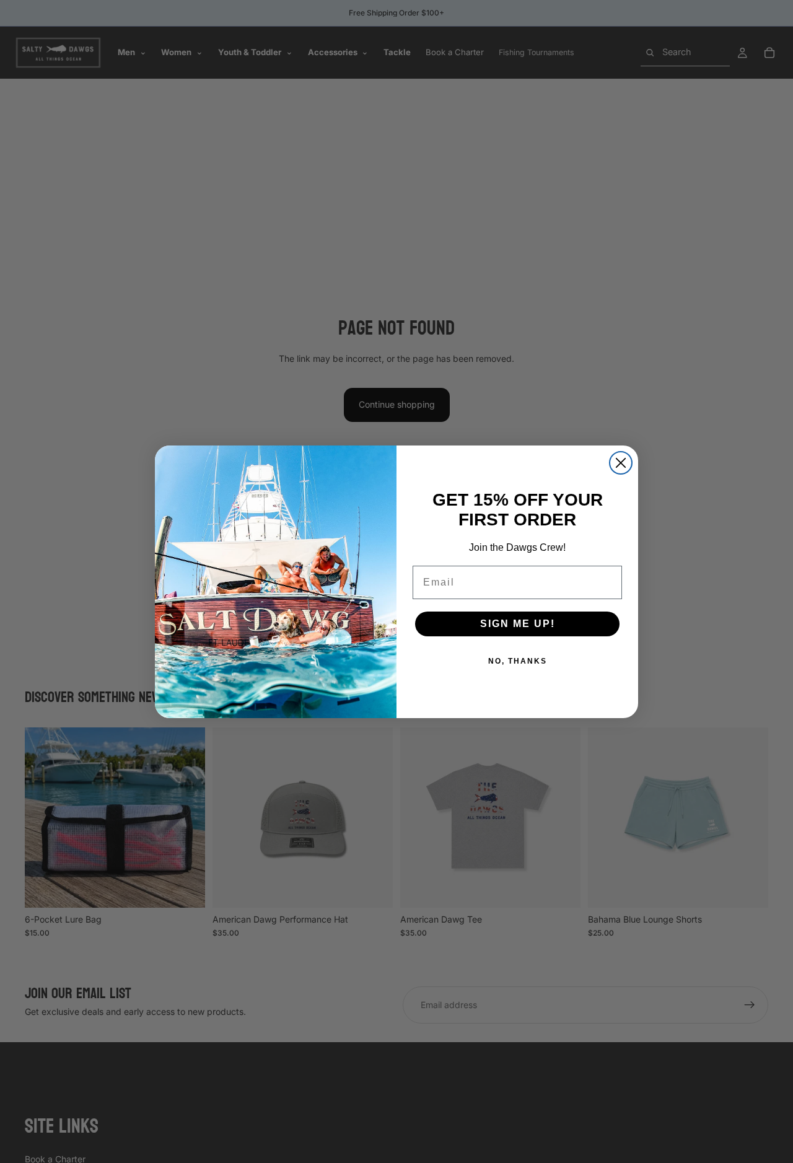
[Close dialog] (621, 463)
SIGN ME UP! (517, 623)
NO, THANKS (517, 661)
